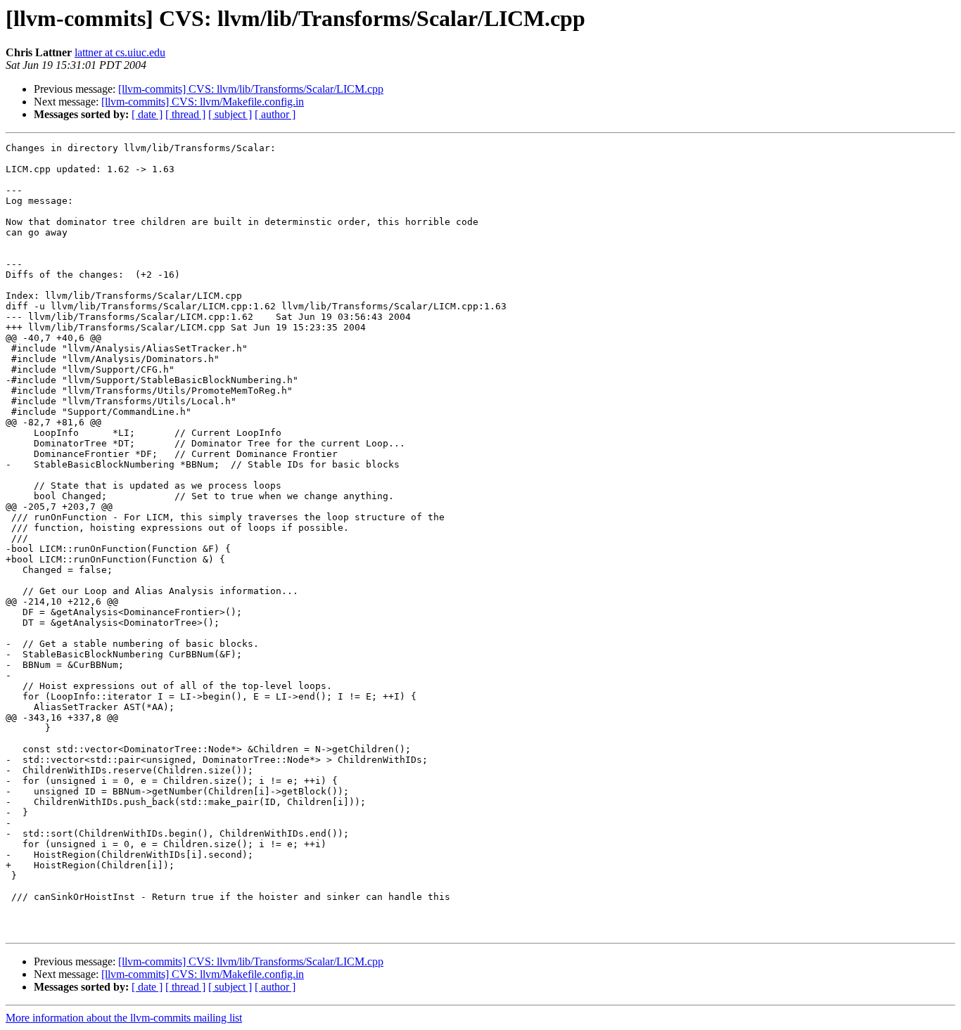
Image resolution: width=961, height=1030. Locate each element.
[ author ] (275, 114)
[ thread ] (185, 114)
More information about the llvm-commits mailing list (124, 1018)
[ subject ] (230, 114)
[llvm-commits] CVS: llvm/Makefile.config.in (202, 102)
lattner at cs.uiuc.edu (120, 52)
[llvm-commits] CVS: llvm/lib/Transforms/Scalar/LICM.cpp (250, 89)
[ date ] (147, 114)
